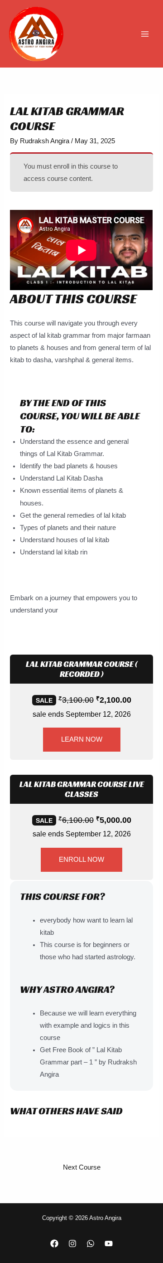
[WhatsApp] (90, 1243)
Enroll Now (81, 859)
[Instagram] (72, 1243)
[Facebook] (54, 1243)
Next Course (82, 1167)
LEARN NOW (81, 739)
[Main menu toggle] (145, 33)
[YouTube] (109, 1243)
